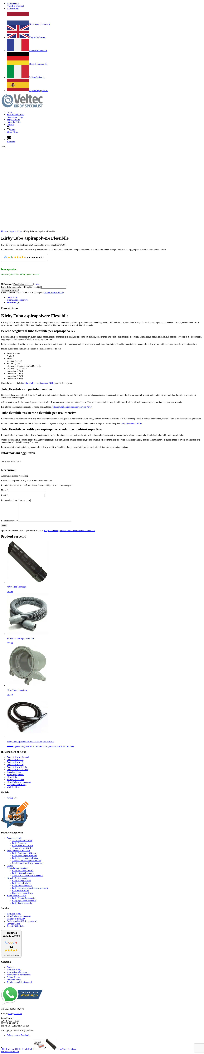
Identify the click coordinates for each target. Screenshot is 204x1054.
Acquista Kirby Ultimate (17, 769)
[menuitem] (105, 3)
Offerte (10, 865)
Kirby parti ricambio (15, 779)
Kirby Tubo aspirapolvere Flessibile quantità (20, 287)
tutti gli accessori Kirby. (132, 423)
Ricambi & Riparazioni (17, 878)
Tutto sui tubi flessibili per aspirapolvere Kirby (71, 407)
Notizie (10, 798)
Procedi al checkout (15, 6)
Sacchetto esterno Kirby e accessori (27, 863)
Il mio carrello (13, 8)
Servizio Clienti (13, 924)
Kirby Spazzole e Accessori (24, 900)
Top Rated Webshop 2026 (11, 934)
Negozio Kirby (15, 231)
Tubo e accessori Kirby (54, 292)
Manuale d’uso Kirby (16, 919)
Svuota (36, 284)
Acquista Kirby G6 (15, 764)
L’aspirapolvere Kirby (16, 784)
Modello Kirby (13, 787)
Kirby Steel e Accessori (22, 845)
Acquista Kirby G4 (15, 759)
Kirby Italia (12, 777)
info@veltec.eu (15, 1013)
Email (4, 495)
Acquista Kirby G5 (15, 762)
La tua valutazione (10, 500)
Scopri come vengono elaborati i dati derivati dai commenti (69, 530)
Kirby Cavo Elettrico (21, 883)
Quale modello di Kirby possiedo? (22, 921)
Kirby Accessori (19, 843)
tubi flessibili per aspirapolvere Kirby (38, 383)
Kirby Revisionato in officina (25, 858)
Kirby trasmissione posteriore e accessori (30, 888)
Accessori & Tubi (14, 838)
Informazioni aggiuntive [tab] (17, 300)
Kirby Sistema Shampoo (23, 873)
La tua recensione (9, 521)
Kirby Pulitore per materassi (19, 782)
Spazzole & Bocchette (16, 895)
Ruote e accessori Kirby (22, 893)
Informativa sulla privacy (17, 972)
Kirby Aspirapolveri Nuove (24, 853)
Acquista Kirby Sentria (17, 767)
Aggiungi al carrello (9, 290)
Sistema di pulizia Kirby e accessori (27, 875)
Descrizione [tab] (12, 297)
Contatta (10, 967)
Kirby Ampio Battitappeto (23, 898)
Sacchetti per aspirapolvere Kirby (26, 860)
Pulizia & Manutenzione (17, 868)
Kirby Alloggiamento (21, 880)
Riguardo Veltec (14, 979)
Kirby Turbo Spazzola (22, 903)
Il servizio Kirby (14, 772)
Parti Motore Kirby (20, 890)
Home (4, 231)
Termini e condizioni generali (19, 982)
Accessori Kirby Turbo (22, 840)
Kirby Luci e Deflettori (22, 885)
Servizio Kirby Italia (15, 926)
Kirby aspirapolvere (15, 774)
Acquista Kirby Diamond (18, 757)
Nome (4, 490)
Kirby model (7, 284)
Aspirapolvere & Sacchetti (18, 850)
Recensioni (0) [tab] (13, 302)
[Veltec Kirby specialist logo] (22, 107)
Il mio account (13, 3)
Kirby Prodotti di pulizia (22, 870)
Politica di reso (13, 977)
